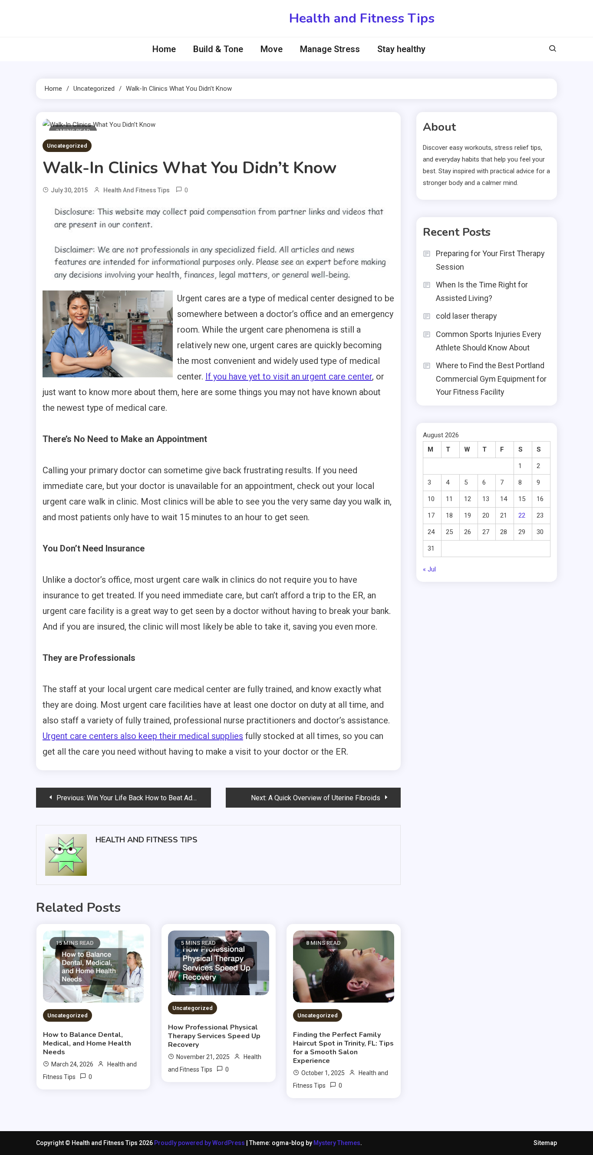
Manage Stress (330, 49)
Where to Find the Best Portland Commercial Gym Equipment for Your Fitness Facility (491, 378)
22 (521, 515)
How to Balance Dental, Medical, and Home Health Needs (87, 1043)
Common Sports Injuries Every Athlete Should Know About (488, 341)
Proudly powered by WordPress (200, 1142)
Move (271, 49)
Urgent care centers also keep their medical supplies (143, 736)
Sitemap (545, 1142)
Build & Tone (218, 49)
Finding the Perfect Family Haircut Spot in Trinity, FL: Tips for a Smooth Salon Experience (343, 1047)
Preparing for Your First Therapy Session (490, 260)
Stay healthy (401, 49)
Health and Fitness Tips (362, 18)
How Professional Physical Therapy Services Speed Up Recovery (214, 1036)
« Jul (429, 569)
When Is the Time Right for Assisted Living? (482, 291)
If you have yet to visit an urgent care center (288, 376)
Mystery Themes (336, 1142)
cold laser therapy (466, 315)
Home (164, 49)
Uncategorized (67, 145)
